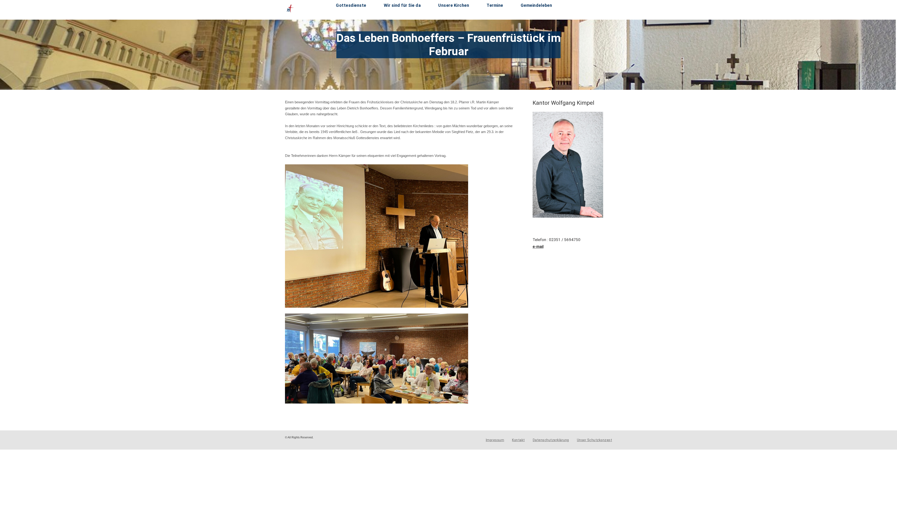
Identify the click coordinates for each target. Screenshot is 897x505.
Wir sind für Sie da (402, 5)
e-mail (538, 246)
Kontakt (518, 440)
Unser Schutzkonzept (594, 440)
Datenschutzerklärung (551, 440)
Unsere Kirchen (453, 5)
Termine (495, 5)
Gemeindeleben (536, 5)
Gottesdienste (351, 5)
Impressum (495, 440)
